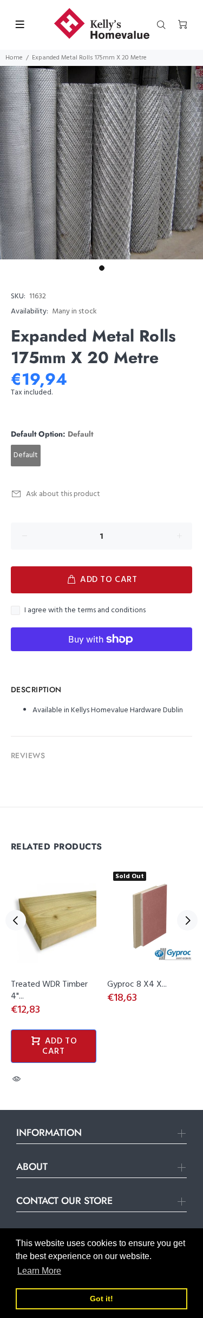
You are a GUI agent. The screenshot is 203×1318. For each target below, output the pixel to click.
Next (187, 920)
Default (26, 455)
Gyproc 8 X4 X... (137, 985)
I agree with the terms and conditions (85, 611)
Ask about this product (63, 494)
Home (14, 57)
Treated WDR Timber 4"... (49, 990)
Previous (15, 920)
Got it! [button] (101, 1298)
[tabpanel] (101, 163)
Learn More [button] (39, 1270)
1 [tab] (101, 268)
